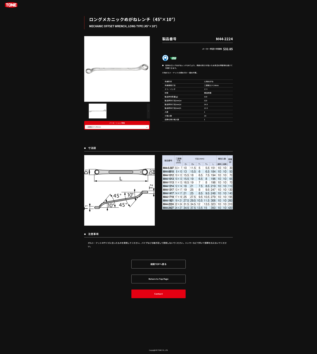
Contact (158, 293)
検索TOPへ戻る (158, 264)
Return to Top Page (158, 278)
